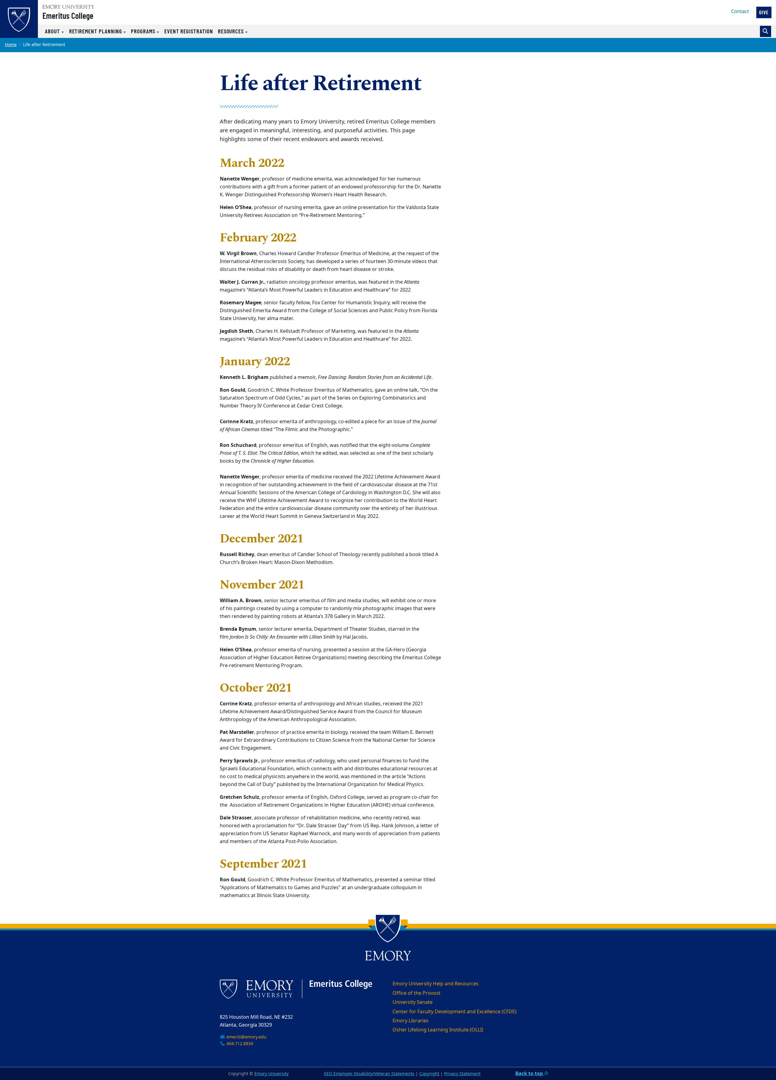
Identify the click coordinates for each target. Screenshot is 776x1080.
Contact (740, 11)
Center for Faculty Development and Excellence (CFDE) (455, 1011)
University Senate (413, 1002)
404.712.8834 (239, 1044)
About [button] (53, 31)
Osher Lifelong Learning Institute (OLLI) (438, 1030)
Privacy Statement (462, 1074)
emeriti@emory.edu (245, 1037)
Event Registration (188, 31)
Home (11, 45)
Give (764, 12)
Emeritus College (67, 15)
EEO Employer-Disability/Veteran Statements (369, 1074)
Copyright (429, 1074)
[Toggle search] (765, 31)
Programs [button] (143, 31)
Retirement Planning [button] (96, 31)
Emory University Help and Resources (436, 983)
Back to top (529, 1073)
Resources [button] (231, 31)
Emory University (271, 1074)
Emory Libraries (411, 1020)
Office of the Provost (416, 993)
